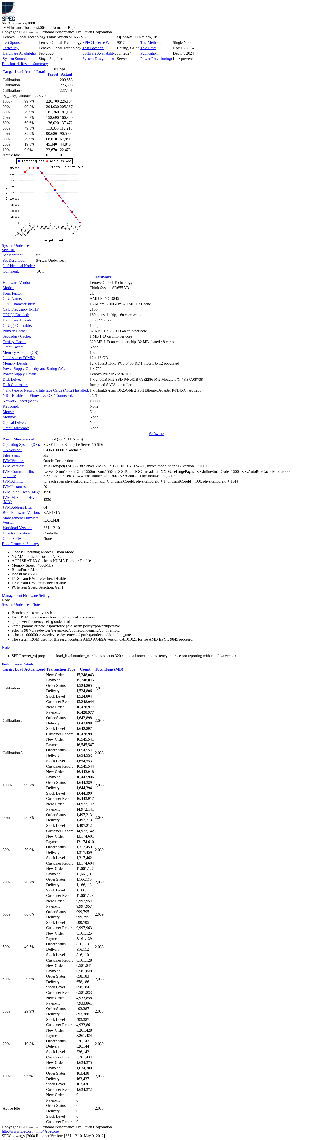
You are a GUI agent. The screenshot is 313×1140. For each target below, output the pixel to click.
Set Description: (15, 260)
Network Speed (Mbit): (21, 401)
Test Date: (148, 48)
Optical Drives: (14, 422)
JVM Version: (13, 466)
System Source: (15, 59)
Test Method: (150, 42)
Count (85, 669)
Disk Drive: (12, 379)
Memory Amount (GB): (21, 352)
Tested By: (11, 48)
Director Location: (17, 533)
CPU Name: (12, 299)
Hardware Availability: (20, 53)
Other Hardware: (16, 428)
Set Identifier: (13, 255)
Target (52, 74)
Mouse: (8, 412)
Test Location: (93, 48)
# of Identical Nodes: (19, 266)
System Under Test (16, 245)
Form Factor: (13, 293)
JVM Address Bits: (17, 507)
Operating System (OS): (21, 444)
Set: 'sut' (8, 250)
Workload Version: (17, 528)
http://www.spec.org (17, 1131)
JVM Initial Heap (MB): (21, 492)
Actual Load (34, 72)
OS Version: (12, 450)
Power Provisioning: (156, 59)
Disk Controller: (15, 385)
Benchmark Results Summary (25, 64)
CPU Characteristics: (19, 304)
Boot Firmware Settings (20, 544)
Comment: (11, 271)
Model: (8, 288)
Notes (6, 647)
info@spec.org (47, 1131)
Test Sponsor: (13, 42)
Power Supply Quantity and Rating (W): (34, 369)
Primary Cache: (15, 331)
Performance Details (17, 664)
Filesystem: (11, 455)
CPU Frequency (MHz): (21, 309)
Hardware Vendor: (17, 282)
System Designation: (98, 59)
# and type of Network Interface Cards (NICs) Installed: (46, 390)
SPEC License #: (95, 42)
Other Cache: (13, 347)
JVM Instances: (15, 487)
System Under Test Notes (21, 604)
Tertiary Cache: (14, 342)
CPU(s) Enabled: (16, 315)
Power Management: (19, 439)
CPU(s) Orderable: (17, 325)
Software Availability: (99, 53)
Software (156, 434)
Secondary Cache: (17, 336)
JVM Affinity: (13, 481)
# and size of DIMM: (19, 358)
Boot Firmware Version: (21, 513)
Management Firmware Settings (26, 596)
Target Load (13, 72)
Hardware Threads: (18, 320)
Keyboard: (11, 406)
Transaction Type (60, 669)
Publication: (149, 53)
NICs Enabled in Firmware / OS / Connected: (38, 395)
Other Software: (15, 538)
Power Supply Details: (20, 374)
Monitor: (9, 417)
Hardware (103, 277)
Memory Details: (16, 363)
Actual (66, 74)
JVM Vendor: (13, 461)
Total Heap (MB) (109, 669)
